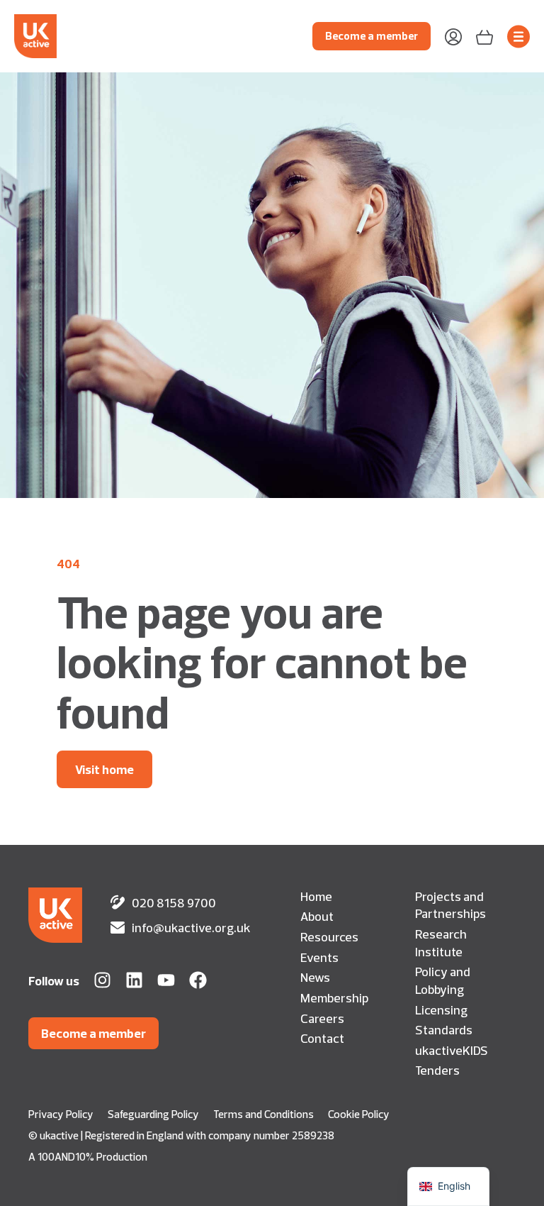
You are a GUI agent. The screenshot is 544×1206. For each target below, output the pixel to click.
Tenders (437, 1070)
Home (316, 896)
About (317, 916)
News (315, 977)
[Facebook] (198, 980)
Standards (443, 1029)
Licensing (441, 1009)
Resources (329, 936)
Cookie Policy (359, 1114)
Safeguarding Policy (153, 1114)
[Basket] (484, 36)
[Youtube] (166, 980)
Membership (334, 997)
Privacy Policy (61, 1114)
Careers (322, 1018)
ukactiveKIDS (451, 1050)
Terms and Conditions (263, 1114)
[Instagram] (102, 980)
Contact (322, 1038)
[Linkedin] (134, 980)
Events (319, 957)
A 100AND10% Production (87, 1156)
